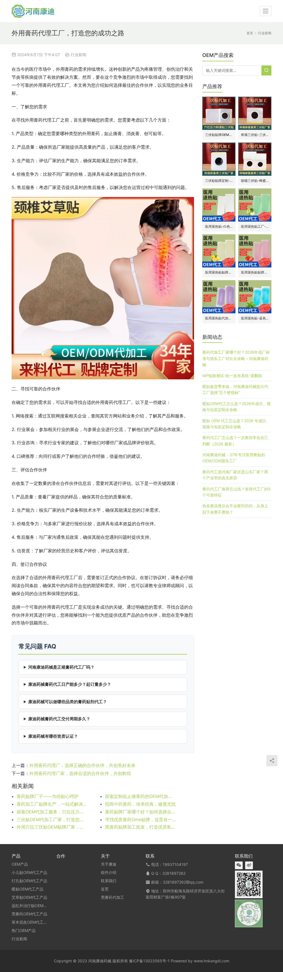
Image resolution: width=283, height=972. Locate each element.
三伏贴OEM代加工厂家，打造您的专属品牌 (52, 819)
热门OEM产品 (24, 930)
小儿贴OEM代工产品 (29, 872)
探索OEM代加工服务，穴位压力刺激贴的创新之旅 (52, 812)
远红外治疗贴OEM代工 (31, 905)
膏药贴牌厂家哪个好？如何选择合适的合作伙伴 (140, 812)
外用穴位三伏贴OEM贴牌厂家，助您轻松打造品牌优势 (52, 827)
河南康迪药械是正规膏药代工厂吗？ (61, 667)
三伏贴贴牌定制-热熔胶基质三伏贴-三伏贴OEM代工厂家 (219, 180)
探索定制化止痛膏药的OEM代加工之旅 (140, 796)
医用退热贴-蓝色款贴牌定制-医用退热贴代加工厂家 (255, 318)
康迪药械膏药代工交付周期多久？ (59, 718)
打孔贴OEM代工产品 (29, 880)
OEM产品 (20, 864)
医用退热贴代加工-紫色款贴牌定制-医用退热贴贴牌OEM (219, 318)
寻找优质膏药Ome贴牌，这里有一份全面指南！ (140, 819)
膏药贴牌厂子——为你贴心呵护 (47, 796)
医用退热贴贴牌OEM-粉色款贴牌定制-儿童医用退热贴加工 (255, 272)
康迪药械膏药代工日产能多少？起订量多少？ (69, 684)
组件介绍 (108, 872)
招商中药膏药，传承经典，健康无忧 (140, 804)
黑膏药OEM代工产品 (29, 913)
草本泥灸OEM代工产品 (31, 922)
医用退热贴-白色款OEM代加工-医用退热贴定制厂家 (219, 226)
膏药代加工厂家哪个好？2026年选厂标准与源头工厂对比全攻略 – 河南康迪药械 (236, 358)
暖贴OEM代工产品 (27, 889)
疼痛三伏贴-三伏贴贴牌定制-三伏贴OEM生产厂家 (255, 135)
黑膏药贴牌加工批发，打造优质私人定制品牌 (140, 827)
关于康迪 (108, 864)
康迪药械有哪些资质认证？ (53, 736)
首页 (250, 33)
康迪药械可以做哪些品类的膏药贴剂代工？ (67, 701)
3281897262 (173, 873)
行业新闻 (78, 54)
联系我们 (108, 880)
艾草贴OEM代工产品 (29, 897)
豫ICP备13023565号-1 (149, 960)
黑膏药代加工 (112, 897)
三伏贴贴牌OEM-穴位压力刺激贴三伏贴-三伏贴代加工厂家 (219, 135)
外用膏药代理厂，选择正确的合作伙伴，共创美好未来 (82, 765)
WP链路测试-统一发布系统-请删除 (232, 375)
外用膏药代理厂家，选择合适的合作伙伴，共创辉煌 (80, 773)
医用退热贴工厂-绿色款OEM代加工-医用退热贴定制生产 (255, 226)
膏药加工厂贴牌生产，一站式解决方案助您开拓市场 (52, 804)
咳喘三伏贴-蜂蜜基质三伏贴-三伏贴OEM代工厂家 (255, 180)
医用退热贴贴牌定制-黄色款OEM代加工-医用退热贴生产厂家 (219, 272)
